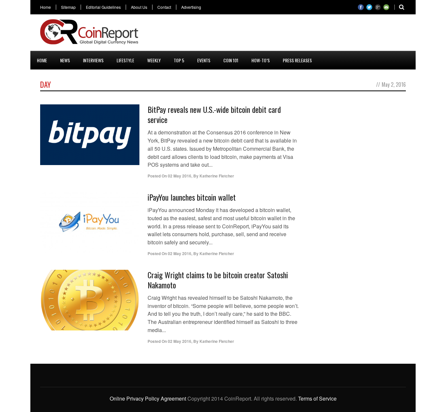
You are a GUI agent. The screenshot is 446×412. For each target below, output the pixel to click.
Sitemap (68, 7)
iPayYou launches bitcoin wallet (192, 197)
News (65, 60)
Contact (164, 7)
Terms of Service (317, 398)
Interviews (93, 60)
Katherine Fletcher (216, 176)
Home (45, 7)
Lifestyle (125, 60)
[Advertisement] (287, 34)
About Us (139, 7)
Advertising (191, 7)
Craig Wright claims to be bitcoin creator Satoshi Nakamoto (218, 280)
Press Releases (297, 60)
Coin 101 (230, 60)
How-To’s (260, 60)
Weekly (154, 60)
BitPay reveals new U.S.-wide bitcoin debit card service (214, 114)
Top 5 (179, 60)
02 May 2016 (179, 176)
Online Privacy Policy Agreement (148, 398)
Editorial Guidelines (103, 7)
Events (203, 60)
